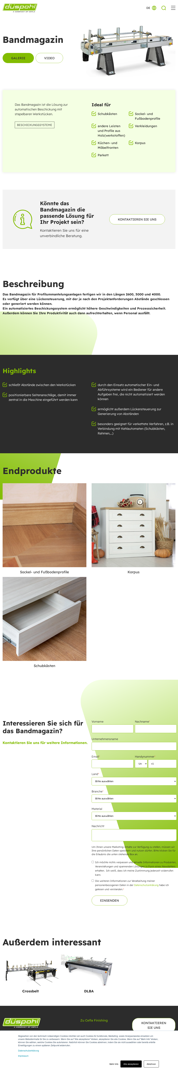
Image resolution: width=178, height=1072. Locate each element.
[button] (173, 8)
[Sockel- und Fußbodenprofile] (44, 525)
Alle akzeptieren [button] (131, 1063)
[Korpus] (133, 525)
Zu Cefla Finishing (94, 1020)
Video (49, 58)
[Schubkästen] (44, 619)
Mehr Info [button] (114, 1063)
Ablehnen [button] (151, 1063)
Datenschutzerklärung (28, 1050)
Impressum (23, 1055)
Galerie (18, 58)
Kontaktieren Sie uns (137, 219)
